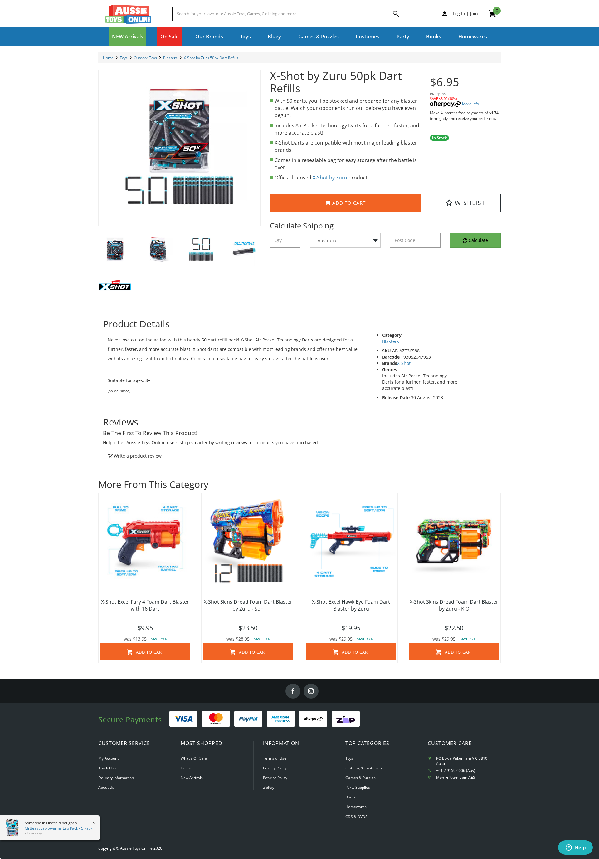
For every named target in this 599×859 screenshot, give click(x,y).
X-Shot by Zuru (330, 177)
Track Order (108, 768)
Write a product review (137, 456)
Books (433, 36)
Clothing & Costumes (363, 768)
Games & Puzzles (360, 777)
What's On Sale (194, 758)
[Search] (396, 14)
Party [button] (403, 36)
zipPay (268, 787)
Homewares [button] (472, 36)
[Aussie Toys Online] (128, 14)
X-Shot (404, 363)
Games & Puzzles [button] (318, 36)
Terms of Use (274, 758)
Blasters (390, 341)
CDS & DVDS (356, 816)
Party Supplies (357, 787)
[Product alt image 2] (201, 250)
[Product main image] (179, 148)
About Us (106, 787)
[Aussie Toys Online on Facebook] (292, 691)
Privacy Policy (274, 768)
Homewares (356, 806)
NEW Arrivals (127, 36)
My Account (108, 758)
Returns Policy (275, 777)
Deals (186, 768)
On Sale (169, 36)
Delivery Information (116, 777)
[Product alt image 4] (115, 287)
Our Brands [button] (209, 36)
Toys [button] (245, 36)
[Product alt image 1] (158, 250)
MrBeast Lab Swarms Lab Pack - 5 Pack (52, 828)
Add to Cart (348, 203)
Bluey (274, 36)
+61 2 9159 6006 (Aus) (455, 770)
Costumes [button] (367, 36)
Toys (349, 758)
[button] (465, 203)
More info (470, 103)
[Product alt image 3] (244, 250)
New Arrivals (192, 777)
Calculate (477, 240)
